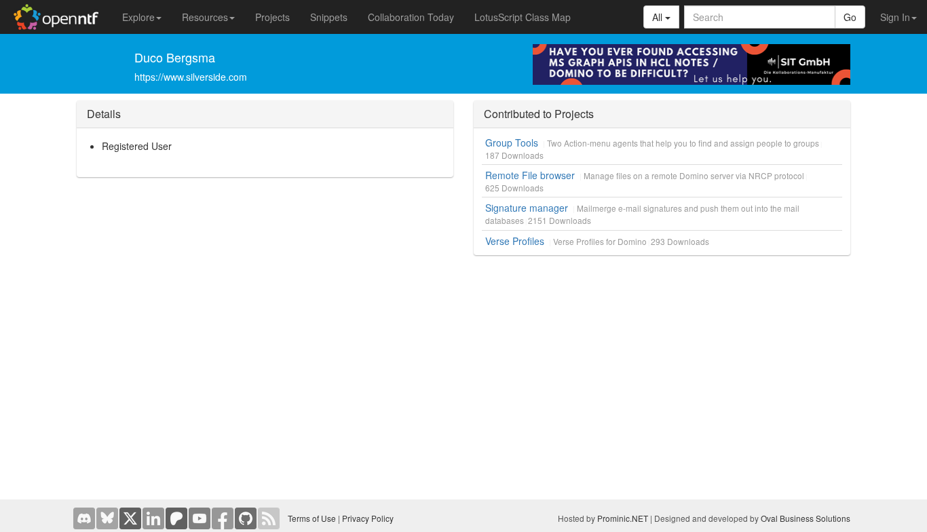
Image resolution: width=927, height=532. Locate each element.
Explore (138, 17)
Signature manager (526, 207)
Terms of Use (312, 518)
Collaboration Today (411, 17)
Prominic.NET (622, 518)
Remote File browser (530, 175)
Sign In (895, 17)
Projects (272, 17)
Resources (205, 17)
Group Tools (511, 142)
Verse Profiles (514, 241)
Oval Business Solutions (805, 518)
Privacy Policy (368, 518)
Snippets (328, 17)
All (658, 17)
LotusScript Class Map (522, 17)
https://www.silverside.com (190, 76)
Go (850, 17)
